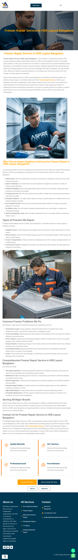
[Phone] (73, 551)
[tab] (27, 482)
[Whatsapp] (73, 555)
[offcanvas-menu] (60, 5)
